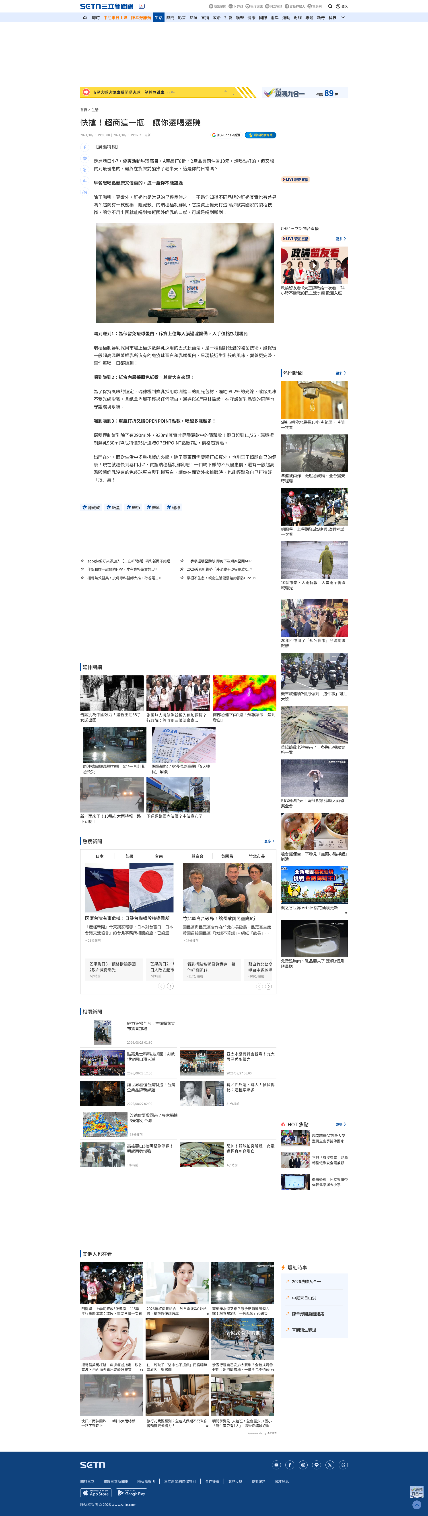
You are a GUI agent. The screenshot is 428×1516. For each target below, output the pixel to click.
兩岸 (275, 17)
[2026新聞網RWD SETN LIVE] (142, 6)
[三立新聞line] (316, 1465)
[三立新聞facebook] (290, 1465)
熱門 (170, 17)
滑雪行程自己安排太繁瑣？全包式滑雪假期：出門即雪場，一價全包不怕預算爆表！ (242, 1367)
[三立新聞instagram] (303, 1465)
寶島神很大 (297, 6)
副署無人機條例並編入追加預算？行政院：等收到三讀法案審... (176, 717)
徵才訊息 (282, 1481)
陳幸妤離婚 (141, 17)
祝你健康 (256, 6)
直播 (205, 17)
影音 (182, 17)
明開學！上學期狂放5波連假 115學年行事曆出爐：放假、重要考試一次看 (111, 1311)
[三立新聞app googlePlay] (131, 1492)
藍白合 (197, 856)
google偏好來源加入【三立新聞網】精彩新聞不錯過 (128, 561)
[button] (330, 6)
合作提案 (212, 1481)
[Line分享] (84, 158)
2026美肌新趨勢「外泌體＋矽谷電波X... (218, 569)
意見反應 (235, 1481)
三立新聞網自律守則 (180, 1481)
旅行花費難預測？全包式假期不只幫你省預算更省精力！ (177, 1423)
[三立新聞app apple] (95, 1492)
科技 (333, 17)
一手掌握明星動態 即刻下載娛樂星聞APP (219, 561)
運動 (286, 17)
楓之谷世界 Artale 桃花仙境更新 (309, 907)
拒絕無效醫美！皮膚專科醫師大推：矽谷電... (122, 578)
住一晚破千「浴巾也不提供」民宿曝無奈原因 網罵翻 (177, 1367)
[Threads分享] (84, 169)
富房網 (317, 6)
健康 (251, 17)
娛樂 (240, 17)
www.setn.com (124, 1504)
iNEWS (238, 6)
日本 (100, 856)
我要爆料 (258, 1481)
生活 (159, 17)
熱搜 (193, 17)
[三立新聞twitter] (330, 1465)
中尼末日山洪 (115, 17)
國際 (263, 17)
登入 (345, 6)
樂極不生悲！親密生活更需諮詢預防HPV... (220, 578)
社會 (228, 17)
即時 (96, 17)
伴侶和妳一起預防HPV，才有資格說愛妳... (120, 569)
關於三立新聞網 (115, 1481)
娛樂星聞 (220, 6)
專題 (309, 17)
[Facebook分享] (84, 147)
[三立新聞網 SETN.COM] (85, 17)
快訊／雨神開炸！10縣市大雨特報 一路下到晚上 (110, 1423)
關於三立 (87, 1481)
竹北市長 (257, 856)
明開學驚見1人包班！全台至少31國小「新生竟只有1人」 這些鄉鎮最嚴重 (242, 1423)
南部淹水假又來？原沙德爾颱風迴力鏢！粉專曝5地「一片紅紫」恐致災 (240, 1311)
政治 (217, 17)
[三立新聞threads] (343, 1465)
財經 (298, 17)
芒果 (129, 856)
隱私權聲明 (146, 1481)
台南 (159, 856)
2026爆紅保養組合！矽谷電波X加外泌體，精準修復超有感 (177, 1311)
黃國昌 (227, 856)
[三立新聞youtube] (276, 1465)
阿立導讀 (276, 6)
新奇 (321, 17)
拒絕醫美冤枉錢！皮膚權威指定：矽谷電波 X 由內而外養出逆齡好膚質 (111, 1367)
